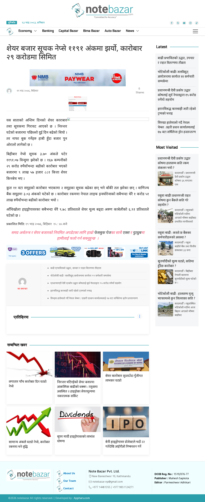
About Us (69, 473)
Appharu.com (82, 498)
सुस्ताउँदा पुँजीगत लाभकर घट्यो (124, 378)
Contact (68, 488)
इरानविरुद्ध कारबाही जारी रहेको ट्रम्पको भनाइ (71, 290)
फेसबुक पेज (102, 232)
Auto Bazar (113, 31)
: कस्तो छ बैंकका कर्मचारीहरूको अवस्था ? (174, 235)
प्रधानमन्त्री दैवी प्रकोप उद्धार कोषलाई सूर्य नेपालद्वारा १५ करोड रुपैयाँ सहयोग (85, 283)
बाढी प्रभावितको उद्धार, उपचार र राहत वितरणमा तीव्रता (75, 268)
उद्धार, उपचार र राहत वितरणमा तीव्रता (176, 60)
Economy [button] (25, 31)
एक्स (126, 232)
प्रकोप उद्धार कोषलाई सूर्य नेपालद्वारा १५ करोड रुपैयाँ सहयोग (177, 95)
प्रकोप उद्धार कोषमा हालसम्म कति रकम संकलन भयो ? (174, 163)
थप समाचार (22, 288)
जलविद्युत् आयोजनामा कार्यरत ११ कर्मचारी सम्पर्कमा (176, 76)
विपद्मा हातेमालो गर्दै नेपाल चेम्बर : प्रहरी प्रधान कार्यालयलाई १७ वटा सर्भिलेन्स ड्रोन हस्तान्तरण (94, 298)
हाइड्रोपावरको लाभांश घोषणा (76, 439)
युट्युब (137, 232)
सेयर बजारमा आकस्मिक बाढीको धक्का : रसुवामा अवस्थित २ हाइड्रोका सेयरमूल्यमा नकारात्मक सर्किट (77, 389)
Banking (48, 31)
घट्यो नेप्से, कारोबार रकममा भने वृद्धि (29, 444)
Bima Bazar (91, 31)
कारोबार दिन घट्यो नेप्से (27, 384)
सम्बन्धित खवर (17, 345)
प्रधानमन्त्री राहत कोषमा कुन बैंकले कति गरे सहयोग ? (174, 200)
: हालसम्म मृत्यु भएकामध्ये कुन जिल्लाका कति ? (176, 296)
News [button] (130, 31)
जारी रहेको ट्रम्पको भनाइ (177, 111)
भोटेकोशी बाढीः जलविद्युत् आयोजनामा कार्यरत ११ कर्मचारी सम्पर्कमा (80, 275)
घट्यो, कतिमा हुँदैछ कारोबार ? (176, 264)
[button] (195, 31)
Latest (161, 46)
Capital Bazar (68, 31)
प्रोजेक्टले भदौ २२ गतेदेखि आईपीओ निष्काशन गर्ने (125, 444)
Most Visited (167, 147)
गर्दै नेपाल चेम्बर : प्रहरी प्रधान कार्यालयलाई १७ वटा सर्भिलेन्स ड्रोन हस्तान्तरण (177, 127)
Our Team (69, 481)
